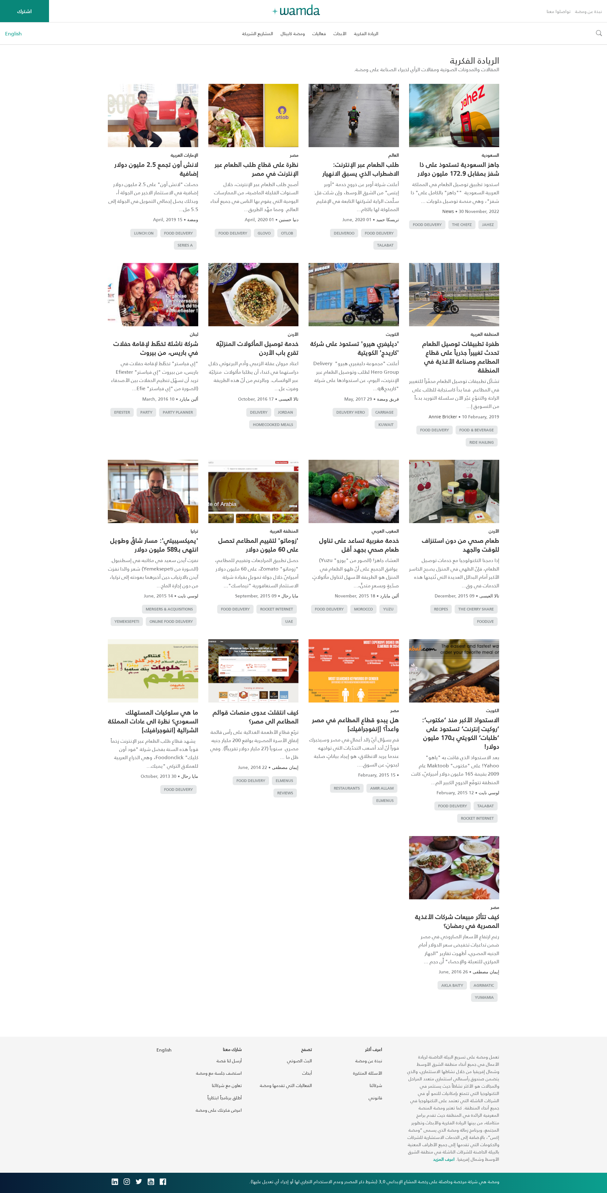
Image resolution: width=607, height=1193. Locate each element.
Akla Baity (452, 985)
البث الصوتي (299, 1060)
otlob (287, 233)
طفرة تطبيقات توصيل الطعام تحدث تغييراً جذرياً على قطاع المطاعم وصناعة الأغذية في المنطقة (460, 356)
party (146, 412)
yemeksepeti (126, 621)
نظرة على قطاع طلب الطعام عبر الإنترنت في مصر (256, 168)
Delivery (258, 412)
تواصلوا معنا (559, 11)
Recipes (441, 609)
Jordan (285, 412)
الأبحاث (340, 33)
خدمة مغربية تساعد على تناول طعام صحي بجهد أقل (359, 544)
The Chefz (462, 224)
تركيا (194, 531)
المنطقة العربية (485, 334)
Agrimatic (484, 985)
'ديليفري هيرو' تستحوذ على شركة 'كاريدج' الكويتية (354, 347)
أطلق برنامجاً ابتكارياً (224, 1097)
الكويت (392, 334)
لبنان (194, 334)
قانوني (375, 1097)
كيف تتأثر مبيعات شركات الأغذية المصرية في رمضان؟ (457, 920)
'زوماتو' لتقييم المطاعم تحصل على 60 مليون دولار (258, 544)
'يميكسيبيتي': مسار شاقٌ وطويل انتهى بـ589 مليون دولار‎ (154, 544)
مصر (294, 155)
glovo (264, 233)
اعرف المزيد (444, 1159)
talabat (385, 245)
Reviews (285, 792)
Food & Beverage (476, 430)
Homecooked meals (273, 424)
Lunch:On (144, 233)
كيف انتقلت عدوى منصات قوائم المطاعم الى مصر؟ (255, 716)
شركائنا (376, 1085)
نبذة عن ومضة (588, 11)
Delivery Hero (350, 412)
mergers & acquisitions (169, 609)
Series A (185, 245)
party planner (178, 412)
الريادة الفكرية (366, 33)
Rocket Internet (276, 609)
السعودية (490, 155)
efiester (122, 412)
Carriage (384, 412)
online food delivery (171, 621)
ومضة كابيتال (293, 33)
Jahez (488, 224)
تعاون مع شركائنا (227, 1085)
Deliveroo (344, 233)
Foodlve (485, 621)
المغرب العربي (385, 531)
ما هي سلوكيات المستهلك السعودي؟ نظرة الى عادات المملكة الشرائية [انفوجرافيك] (153, 721)
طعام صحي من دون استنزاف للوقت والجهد (460, 544)
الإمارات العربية (184, 155)
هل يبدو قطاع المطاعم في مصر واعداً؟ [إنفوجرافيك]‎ (355, 724)
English (13, 33)
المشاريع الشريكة (257, 33)
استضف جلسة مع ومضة (219, 1073)
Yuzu (388, 609)
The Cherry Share (476, 609)
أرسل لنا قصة (229, 1060)
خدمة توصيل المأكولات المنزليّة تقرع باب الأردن (257, 347)
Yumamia (484, 997)
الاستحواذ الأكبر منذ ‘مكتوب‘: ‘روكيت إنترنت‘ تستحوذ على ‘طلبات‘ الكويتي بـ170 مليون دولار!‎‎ (460, 733)
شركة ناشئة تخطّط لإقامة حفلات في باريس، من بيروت (155, 347)
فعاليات (319, 33)
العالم (394, 155)
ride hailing (481, 442)
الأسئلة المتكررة (367, 1073)
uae (289, 621)
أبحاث (307, 1073)
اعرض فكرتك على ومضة (219, 1110)
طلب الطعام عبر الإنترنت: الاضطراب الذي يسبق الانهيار (360, 168)
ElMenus (385, 800)
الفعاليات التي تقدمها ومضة (286, 1085)
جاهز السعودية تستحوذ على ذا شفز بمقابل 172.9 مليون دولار (458, 168)
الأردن (293, 334)
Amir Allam (382, 788)
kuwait (386, 424)
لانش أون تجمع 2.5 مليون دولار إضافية (156, 168)
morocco (363, 609)
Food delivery (427, 224)
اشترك (24, 11)
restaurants (347, 788)
